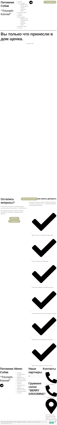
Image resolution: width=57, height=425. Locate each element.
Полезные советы (22, 12)
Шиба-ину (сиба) (21, 379)
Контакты (20, 14)
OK (51, 422)
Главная (20, 1)
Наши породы (21, 3)
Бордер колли (24, 4)
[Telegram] (31, 2)
